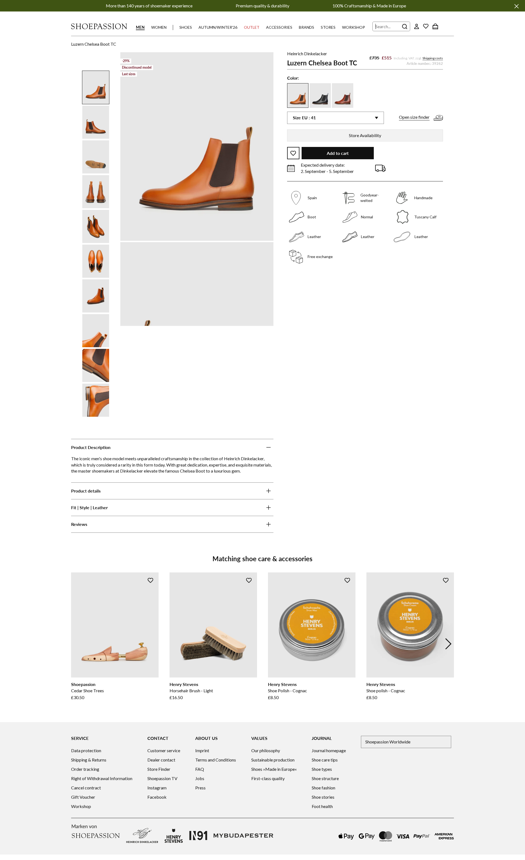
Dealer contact (161, 759)
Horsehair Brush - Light (191, 690)
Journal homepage (329, 750)
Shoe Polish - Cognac (287, 690)
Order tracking (85, 769)
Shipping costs (432, 58)
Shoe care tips (325, 759)
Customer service (163, 750)
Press (200, 787)
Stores (328, 27)
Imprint (202, 750)
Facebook (157, 797)
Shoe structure (325, 778)
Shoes (185, 27)
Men (140, 27)
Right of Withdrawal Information (101, 778)
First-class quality (268, 778)
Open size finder (414, 117)
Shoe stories (323, 797)
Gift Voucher (83, 797)
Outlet (251, 27)
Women (159, 27)
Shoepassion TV (162, 778)
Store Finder (158, 769)
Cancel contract (86, 787)
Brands (306, 27)
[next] (448, 643)
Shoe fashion (323, 787)
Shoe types (322, 769)
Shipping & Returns (88, 759)
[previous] (76, 643)
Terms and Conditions (215, 759)
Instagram (157, 787)
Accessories (279, 27)
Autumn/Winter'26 (218, 27)
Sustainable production (272, 759)
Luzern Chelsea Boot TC (93, 44)
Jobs (199, 778)
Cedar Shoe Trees (87, 690)
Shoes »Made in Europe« (274, 769)
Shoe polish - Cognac (385, 690)
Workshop (353, 27)
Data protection (86, 750)
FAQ (199, 769)
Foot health (322, 806)
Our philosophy (265, 750)
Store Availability (365, 135)
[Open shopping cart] (435, 26)
